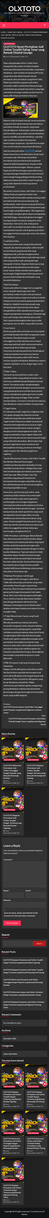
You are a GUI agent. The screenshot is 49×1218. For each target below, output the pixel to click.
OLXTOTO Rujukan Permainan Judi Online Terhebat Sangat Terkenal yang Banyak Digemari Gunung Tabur (23, 1004)
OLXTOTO (24, 8)
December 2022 (9, 1039)
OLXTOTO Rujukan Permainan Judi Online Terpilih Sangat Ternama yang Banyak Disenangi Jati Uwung (23, 971)
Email (28, 890)
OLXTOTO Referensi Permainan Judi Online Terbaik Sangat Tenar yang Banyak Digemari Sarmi (27, 720)
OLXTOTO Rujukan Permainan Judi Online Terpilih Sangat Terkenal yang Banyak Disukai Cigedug (23, 961)
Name (6, 890)
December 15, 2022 (18, 56)
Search (5, 934)
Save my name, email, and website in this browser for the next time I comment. (21, 914)
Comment (8, 859)
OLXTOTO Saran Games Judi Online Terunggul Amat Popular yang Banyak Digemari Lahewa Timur (23, 708)
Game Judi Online (9, 43)
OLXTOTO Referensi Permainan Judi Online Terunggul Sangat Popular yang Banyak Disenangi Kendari (23, 982)
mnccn (7, 56)
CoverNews (35, 1211)
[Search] (44, 25)
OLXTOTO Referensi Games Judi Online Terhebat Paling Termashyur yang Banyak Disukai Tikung (23, 993)
